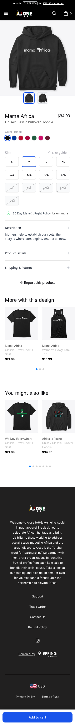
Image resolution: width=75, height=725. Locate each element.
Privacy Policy (25, 696)
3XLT (63, 188)
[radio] (12, 161)
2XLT (46, 188)
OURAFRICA (30, 3)
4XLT (12, 201)
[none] (57, 153)
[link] (21, 323)
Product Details (15, 253)
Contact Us (37, 617)
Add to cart (37, 717)
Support (37, 596)
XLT (29, 188)
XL (63, 162)
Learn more (60, 213)
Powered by (27, 654)
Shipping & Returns (18, 268)
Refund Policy (37, 627)
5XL (63, 175)
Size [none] (8, 152)
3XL (29, 175)
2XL (12, 175)
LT (12, 188)
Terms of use (50, 696)
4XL (46, 175)
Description (13, 228)
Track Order (37, 606)
